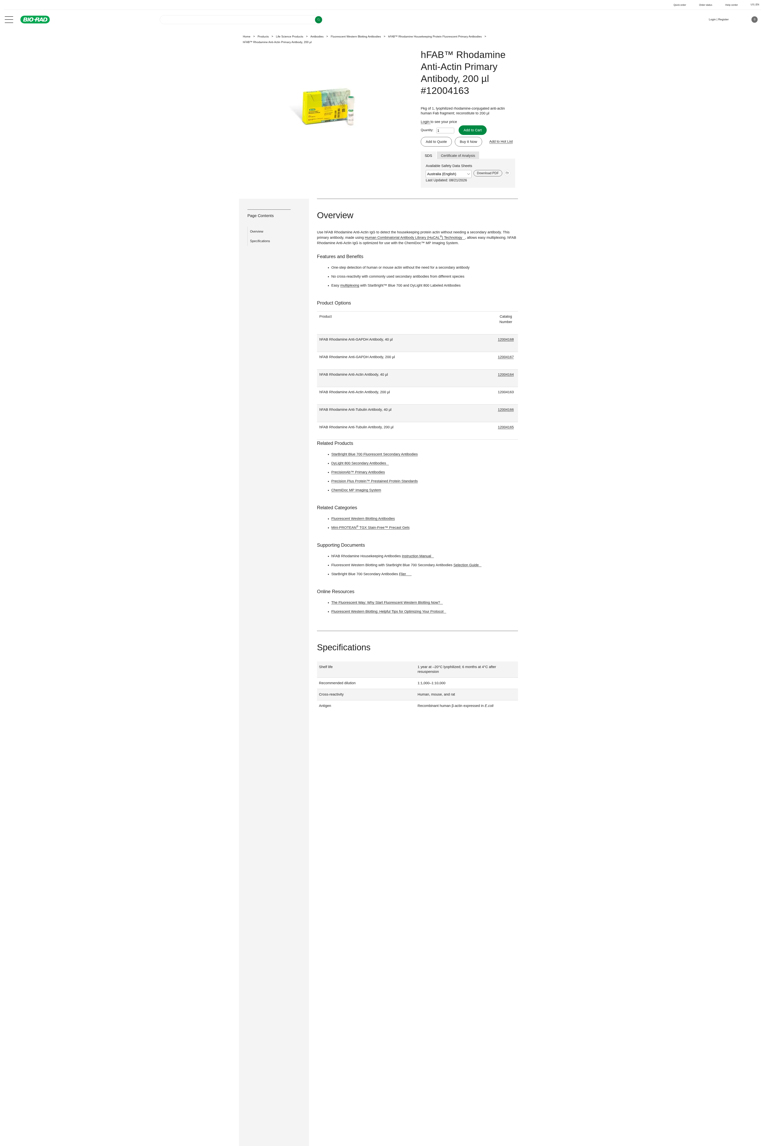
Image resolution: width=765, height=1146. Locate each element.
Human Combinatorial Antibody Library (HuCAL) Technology (413, 238)
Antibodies (317, 36)
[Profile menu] (737, 20)
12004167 (506, 357)
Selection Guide (466, 565)
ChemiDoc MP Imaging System (356, 490)
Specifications (260, 241)
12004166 (506, 410)
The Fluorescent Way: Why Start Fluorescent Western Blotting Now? (385, 602)
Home (246, 36)
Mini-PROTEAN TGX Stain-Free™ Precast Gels (370, 528)
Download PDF (488, 173)
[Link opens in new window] (410, 574)
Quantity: (427, 130)
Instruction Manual (416, 556)
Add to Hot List (501, 141)
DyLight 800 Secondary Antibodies (358, 463)
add (507, 173)
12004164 (506, 374)
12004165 (506, 427)
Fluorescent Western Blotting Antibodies (356, 36)
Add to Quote (436, 142)
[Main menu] (9, 19)
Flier (402, 574)
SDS (428, 156)
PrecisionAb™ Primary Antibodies (358, 472)
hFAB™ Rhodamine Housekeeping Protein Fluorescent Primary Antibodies (435, 36)
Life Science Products (289, 36)
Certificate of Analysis (458, 156)
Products (263, 36)
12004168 (506, 339)
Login (426, 122)
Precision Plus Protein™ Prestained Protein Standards (374, 481)
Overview (256, 231)
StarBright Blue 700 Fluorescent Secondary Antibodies (374, 454)
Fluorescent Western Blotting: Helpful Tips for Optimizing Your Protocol (387, 611)
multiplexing (349, 285)
